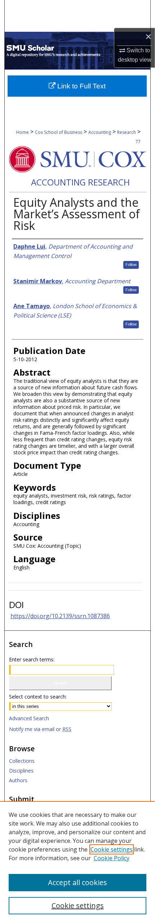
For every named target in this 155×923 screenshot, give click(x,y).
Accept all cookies (77, 882)
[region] (77, 862)
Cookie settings (111, 849)
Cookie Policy (111, 858)
